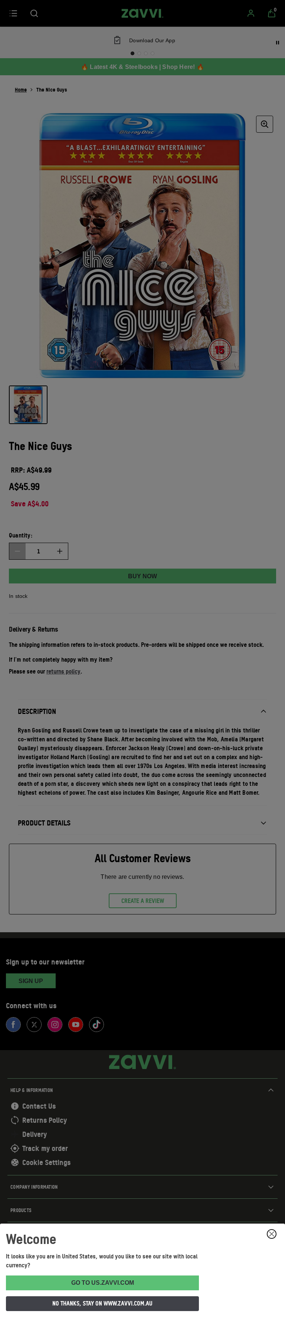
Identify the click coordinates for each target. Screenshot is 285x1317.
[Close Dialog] (271, 1234)
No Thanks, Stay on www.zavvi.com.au (102, 1303)
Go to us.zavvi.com (102, 1283)
